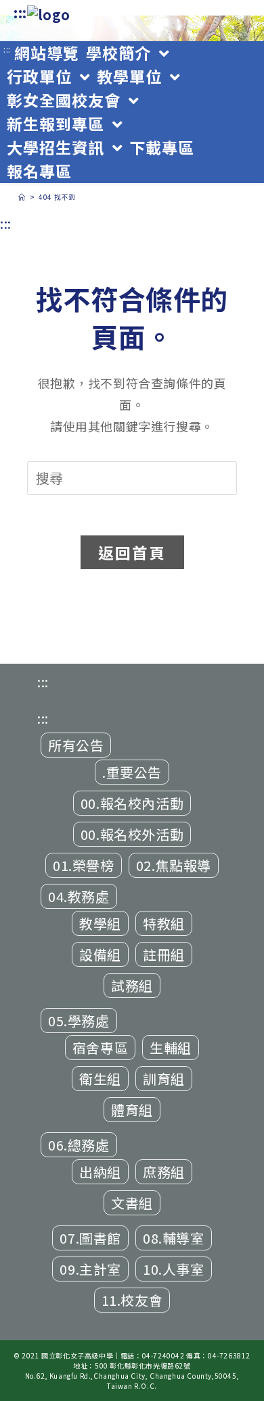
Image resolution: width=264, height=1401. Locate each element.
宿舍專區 (100, 1047)
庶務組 (164, 1172)
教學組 (100, 923)
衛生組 (100, 1078)
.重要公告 (132, 772)
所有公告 (76, 745)
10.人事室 (173, 1269)
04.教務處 (79, 896)
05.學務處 (79, 1020)
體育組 (132, 1109)
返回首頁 (132, 552)
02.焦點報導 (173, 865)
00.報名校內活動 (132, 803)
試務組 (132, 985)
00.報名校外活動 (132, 834)
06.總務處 (79, 1145)
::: (20, 12)
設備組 (100, 954)
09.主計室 (90, 1269)
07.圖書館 (90, 1238)
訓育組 (164, 1078)
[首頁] (22, 197)
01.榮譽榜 (83, 865)
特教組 (164, 923)
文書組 (132, 1203)
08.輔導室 (173, 1238)
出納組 (100, 1172)
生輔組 (171, 1047)
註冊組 (164, 954)
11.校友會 (132, 1300)
